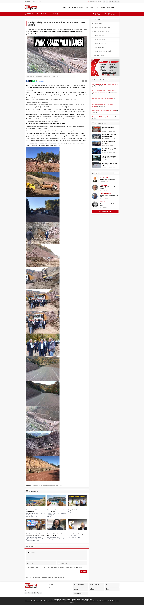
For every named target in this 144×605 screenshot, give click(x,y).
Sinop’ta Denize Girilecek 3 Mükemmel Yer (33, 510)
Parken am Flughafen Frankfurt (56, 600)
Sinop (27, 508)
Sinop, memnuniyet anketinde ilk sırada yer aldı (55, 510)
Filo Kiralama (111, 600)
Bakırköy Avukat (103, 600)
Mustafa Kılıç (103, 176)
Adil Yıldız (103, 193)
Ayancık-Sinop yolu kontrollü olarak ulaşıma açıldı (109, 135)
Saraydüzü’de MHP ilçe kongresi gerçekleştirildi (103, 116)
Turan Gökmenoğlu (105, 185)
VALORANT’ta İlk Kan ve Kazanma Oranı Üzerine (104, 110)
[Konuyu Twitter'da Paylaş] (30, 81)
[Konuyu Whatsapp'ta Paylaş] (33, 81)
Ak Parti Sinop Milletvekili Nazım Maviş (40, 485)
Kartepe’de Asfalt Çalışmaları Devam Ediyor (103, 98)
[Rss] (115, 2)
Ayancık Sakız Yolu (52, 485)
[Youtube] (113, 2)
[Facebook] (104, 2)
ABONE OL (41, 81)
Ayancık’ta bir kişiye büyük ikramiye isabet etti (108, 128)
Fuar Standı (44, 600)
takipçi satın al (79, 600)
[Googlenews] (118, 2)
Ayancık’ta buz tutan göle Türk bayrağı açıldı (109, 164)
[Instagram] (110, 2)
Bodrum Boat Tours (70, 600)
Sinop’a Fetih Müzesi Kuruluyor (76, 510)
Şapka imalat (37, 600)
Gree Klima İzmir (94, 600)
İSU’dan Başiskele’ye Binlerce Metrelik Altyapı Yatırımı (105, 84)
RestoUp (86, 600)
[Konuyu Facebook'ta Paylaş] (27, 81)
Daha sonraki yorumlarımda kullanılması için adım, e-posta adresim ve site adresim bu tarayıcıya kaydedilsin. (55, 567)
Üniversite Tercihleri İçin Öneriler (108, 204)
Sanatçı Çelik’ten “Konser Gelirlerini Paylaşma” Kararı (56, 534)
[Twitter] (107, 2)
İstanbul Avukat (29, 600)
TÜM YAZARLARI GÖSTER (105, 211)
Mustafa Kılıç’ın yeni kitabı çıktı (76, 534)
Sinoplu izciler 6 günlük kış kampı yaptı (108, 142)
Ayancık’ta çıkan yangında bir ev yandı (109, 149)
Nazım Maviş (59, 485)
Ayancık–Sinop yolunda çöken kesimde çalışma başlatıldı (109, 156)
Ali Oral (102, 202)
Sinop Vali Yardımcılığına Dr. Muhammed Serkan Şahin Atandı (35, 534)
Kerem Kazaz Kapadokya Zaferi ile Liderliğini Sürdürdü (50, 14)
